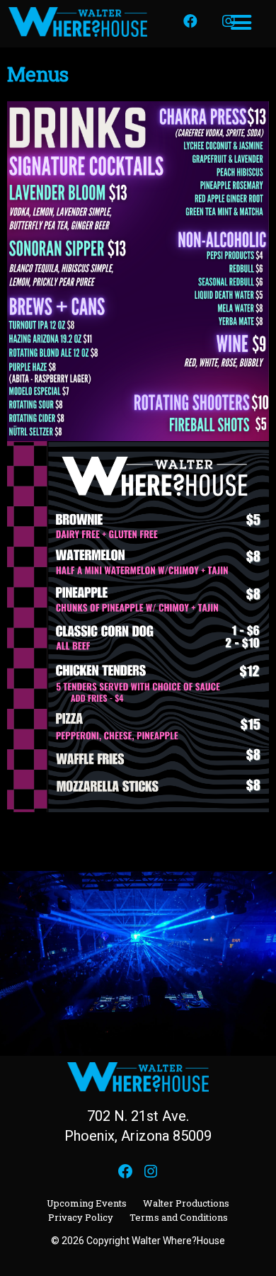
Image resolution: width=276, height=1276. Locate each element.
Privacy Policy (80, 1217)
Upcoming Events (87, 1203)
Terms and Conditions (179, 1217)
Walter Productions (186, 1203)
